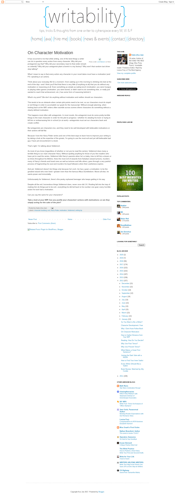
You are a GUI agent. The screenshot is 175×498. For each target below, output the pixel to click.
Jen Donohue (125, 232)
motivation (63, 210)
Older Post (107, 219)
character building (40, 210)
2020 (122, 255)
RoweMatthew (125, 225)
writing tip (78, 210)
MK (121, 212)
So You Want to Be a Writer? (131, 322)
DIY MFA (123, 402)
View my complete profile (126, 73)
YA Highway (124, 470)
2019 (122, 258)
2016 (122, 268)
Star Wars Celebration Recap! (130, 388)
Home (70, 219)
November (126, 287)
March (124, 313)
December (126, 283)
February (125, 316)
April (124, 309)
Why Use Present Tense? (130, 347)
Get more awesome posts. (127, 83)
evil (49, 210)
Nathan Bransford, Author (130, 431)
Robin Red (124, 219)
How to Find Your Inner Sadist (132, 360)
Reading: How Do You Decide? (132, 340)
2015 (122, 271)
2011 (122, 376)
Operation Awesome (128, 437)
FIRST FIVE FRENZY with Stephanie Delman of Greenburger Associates (128, 396)
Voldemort (71, 210)
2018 (122, 261)
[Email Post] (51, 208)
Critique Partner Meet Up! (128, 445)
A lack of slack (124, 459)
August (124, 296)
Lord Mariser (101, 62)
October (125, 290)
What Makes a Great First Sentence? (130, 351)
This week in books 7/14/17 (129, 433)
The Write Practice (127, 449)
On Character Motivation (130, 332)
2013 (122, 277)
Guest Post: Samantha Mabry (130, 472)
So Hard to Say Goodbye (128, 439)
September (126, 293)
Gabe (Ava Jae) (137, 55)
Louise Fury (124, 419)
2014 (122, 274)
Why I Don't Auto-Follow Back (132, 329)
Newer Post (32, 219)
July (123, 300)
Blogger (101, 492)
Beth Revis (124, 386)
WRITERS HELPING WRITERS (131, 462)
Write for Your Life (127, 457)
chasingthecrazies (127, 392)
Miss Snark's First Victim (130, 427)
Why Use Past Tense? (129, 344)
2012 (122, 281)
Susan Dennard (126, 443)
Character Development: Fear (132, 325)
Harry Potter (55, 210)
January (125, 319)
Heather (123, 206)
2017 (122, 264)
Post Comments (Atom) (47, 223)
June (124, 303)
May (123, 306)
